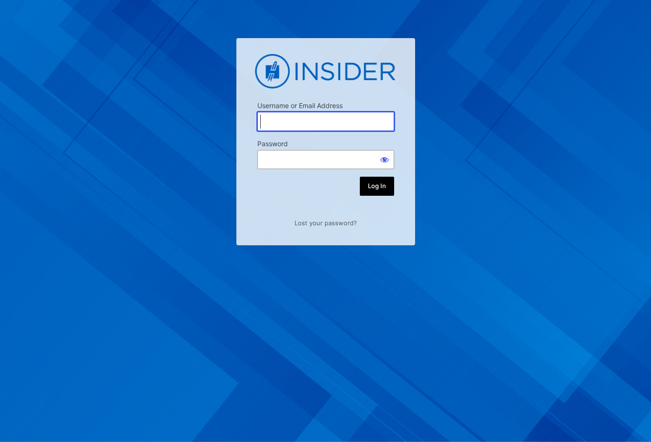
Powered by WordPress (325, 71)
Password (272, 144)
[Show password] (384, 159)
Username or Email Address (300, 105)
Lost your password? (326, 223)
